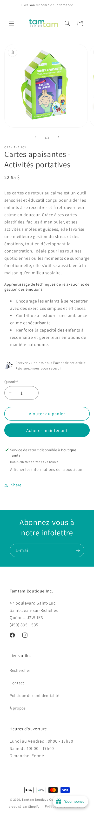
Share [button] (16, 485)
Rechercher (20, 670)
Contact (17, 683)
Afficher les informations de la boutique (46, 469)
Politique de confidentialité (34, 695)
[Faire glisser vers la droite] (58, 137)
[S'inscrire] (77, 550)
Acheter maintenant (47, 430)
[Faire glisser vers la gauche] (35, 137)
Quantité (11, 381)
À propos (18, 708)
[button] (11, 23)
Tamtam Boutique (35, 800)
